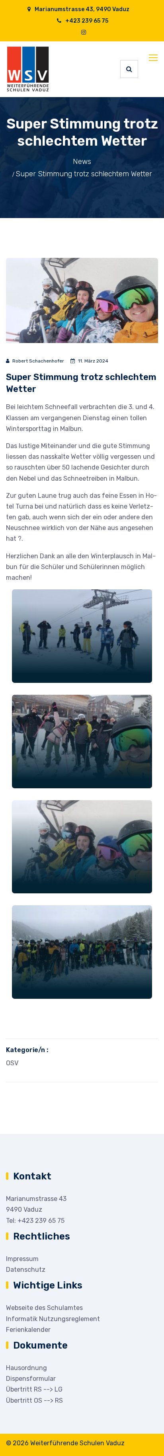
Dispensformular (31, 1378)
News (82, 161)
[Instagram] (83, 32)
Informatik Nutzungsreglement (53, 1319)
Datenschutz (25, 1269)
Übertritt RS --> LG (34, 1389)
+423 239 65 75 (86, 21)
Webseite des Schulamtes (44, 1308)
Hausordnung (26, 1368)
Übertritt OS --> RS (34, 1400)
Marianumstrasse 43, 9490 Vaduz (81, 9)
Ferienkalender (28, 1329)
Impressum (22, 1259)
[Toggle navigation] (154, 58)
